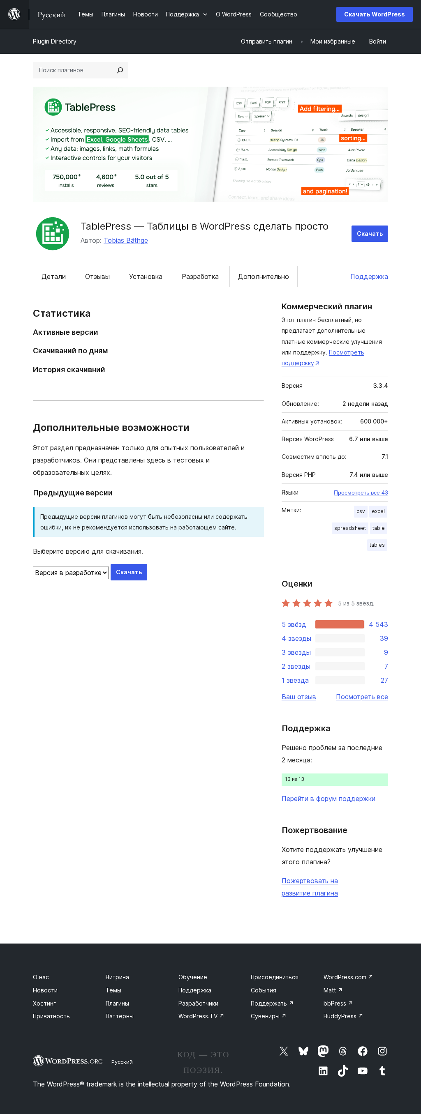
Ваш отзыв (299, 697)
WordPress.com (348, 977)
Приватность (51, 1016)
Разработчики (198, 1003)
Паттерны (120, 1016)
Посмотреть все (362, 697)
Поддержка (369, 276)
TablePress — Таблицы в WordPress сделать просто (204, 226)
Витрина (117, 977)
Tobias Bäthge (126, 240)
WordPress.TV (201, 1016)
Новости (45, 990)
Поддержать (272, 1003)
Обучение (192, 977)
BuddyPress (343, 1016)
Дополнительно (263, 276)
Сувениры (269, 1016)
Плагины (117, 1003)
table (378, 528)
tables (377, 545)
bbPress (338, 1003)
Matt (333, 990)
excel (378, 511)
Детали (54, 276)
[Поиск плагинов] (120, 70)
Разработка (200, 276)
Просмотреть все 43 (361, 492)
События (263, 990)
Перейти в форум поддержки (328, 798)
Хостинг (44, 1003)
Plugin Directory (54, 41)
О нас (41, 977)
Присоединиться (274, 977)
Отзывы (97, 276)
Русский (122, 1062)
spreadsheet (350, 528)
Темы (113, 990)
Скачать (370, 233)
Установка (145, 276)
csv (360, 511)
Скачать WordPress (374, 14)
